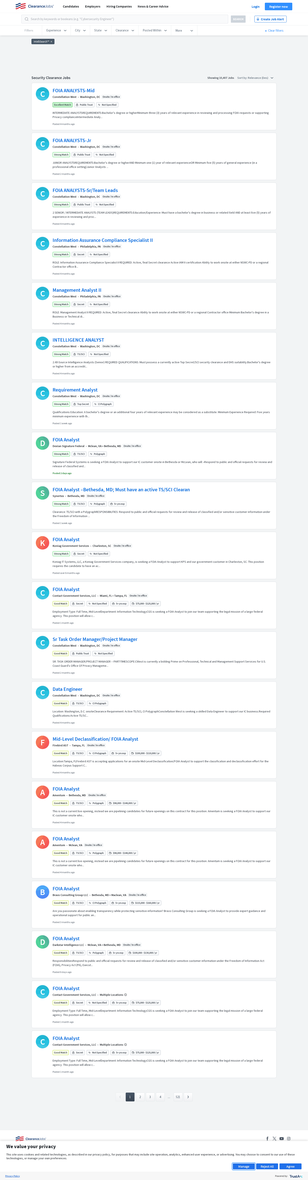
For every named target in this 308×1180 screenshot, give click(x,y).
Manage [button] (243, 1166)
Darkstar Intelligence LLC (68, 945)
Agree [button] (290, 1166)
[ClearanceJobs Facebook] (267, 1138)
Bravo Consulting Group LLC (70, 895)
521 (178, 1097)
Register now (278, 6)
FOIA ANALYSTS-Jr (72, 140)
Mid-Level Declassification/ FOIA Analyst (95, 739)
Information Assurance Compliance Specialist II (103, 240)
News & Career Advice (153, 6)
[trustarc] (296, 1175)
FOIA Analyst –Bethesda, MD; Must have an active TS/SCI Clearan (121, 489)
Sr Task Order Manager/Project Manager (95, 639)
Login (256, 6)
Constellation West (64, 97)
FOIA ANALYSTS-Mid (74, 90)
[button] (56, 30)
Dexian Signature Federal (68, 446)
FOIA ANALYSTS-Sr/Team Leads (85, 190)
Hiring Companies (119, 6)
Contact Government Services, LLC (74, 596)
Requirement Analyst (75, 389)
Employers (92, 6)
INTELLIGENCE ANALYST (78, 340)
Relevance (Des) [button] (258, 77)
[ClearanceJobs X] (274, 1138)
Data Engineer (67, 689)
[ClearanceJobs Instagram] (288, 1138)
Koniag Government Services (71, 546)
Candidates (71, 6)
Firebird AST (60, 745)
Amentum (59, 795)
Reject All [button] (267, 1166)
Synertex (58, 496)
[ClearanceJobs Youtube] (281, 1138)
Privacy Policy (12, 1175)
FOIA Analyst (66, 439)
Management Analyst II (77, 290)
